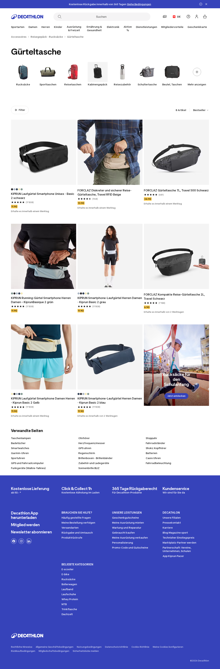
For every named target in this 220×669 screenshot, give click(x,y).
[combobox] (201, 110)
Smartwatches (20, 448)
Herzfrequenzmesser (91, 443)
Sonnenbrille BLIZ (89, 468)
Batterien (151, 453)
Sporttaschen (48, 84)
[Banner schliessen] (206, 4)
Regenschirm (86, 453)
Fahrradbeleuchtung (158, 463)
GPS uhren (84, 448)
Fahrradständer (155, 443)
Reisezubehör (122, 84)
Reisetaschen (72, 84)
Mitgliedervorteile (172, 26)
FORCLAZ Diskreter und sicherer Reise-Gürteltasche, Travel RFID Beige (104, 192)
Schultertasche (147, 84)
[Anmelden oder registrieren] (196, 16)
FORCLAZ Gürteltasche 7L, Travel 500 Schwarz (176, 190)
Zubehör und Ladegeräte (93, 463)
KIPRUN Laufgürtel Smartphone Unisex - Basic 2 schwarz (43, 196)
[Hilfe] (188, 16)
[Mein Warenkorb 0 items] (205, 16)
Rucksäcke (23, 84)
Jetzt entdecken (176, 396)
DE (179, 16)
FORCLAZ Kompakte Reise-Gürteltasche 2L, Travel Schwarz (175, 296)
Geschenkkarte (197, 26)
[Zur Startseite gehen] (27, 16)
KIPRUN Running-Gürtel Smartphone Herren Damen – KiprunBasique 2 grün (41, 300)
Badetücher (18, 443)
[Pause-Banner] (201, 4)
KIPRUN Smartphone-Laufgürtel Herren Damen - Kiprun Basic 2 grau (110, 300)
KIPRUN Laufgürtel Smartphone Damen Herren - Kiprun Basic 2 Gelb (43, 400)
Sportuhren (18, 458)
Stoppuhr (151, 438)
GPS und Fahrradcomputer (27, 463)
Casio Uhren (153, 458)
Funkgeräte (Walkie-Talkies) (28, 468)
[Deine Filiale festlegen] (165, 16)
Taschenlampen (21, 438)
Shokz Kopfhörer (156, 448)
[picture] (43, 152)
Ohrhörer (84, 438)
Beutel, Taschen (172, 84)
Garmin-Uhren (20, 453)
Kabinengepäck (97, 84)
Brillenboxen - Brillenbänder (95, 458)
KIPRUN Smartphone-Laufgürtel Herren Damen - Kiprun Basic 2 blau (110, 400)
